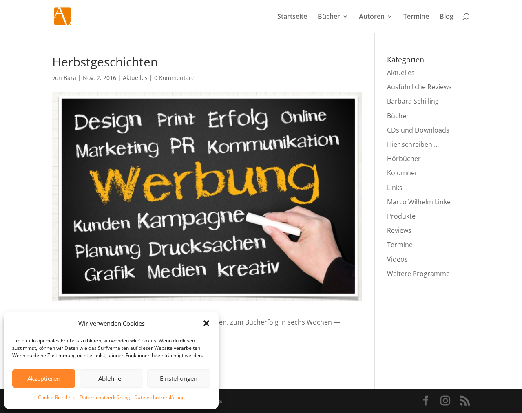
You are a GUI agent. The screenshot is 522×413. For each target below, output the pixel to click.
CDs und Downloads (418, 130)
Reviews (399, 230)
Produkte (401, 216)
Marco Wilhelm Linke (419, 201)
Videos (397, 259)
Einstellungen (178, 378)
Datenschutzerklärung (105, 397)
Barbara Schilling (413, 101)
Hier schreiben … (413, 144)
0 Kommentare (174, 78)
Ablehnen (111, 378)
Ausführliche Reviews (419, 86)
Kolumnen (403, 172)
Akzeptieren (43, 378)
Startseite (292, 17)
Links (395, 187)
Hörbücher (404, 158)
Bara (70, 78)
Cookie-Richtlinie (56, 397)
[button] (206, 323)
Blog (446, 17)
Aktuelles (135, 78)
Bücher (329, 17)
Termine (416, 17)
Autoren (372, 17)
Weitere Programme (418, 273)
